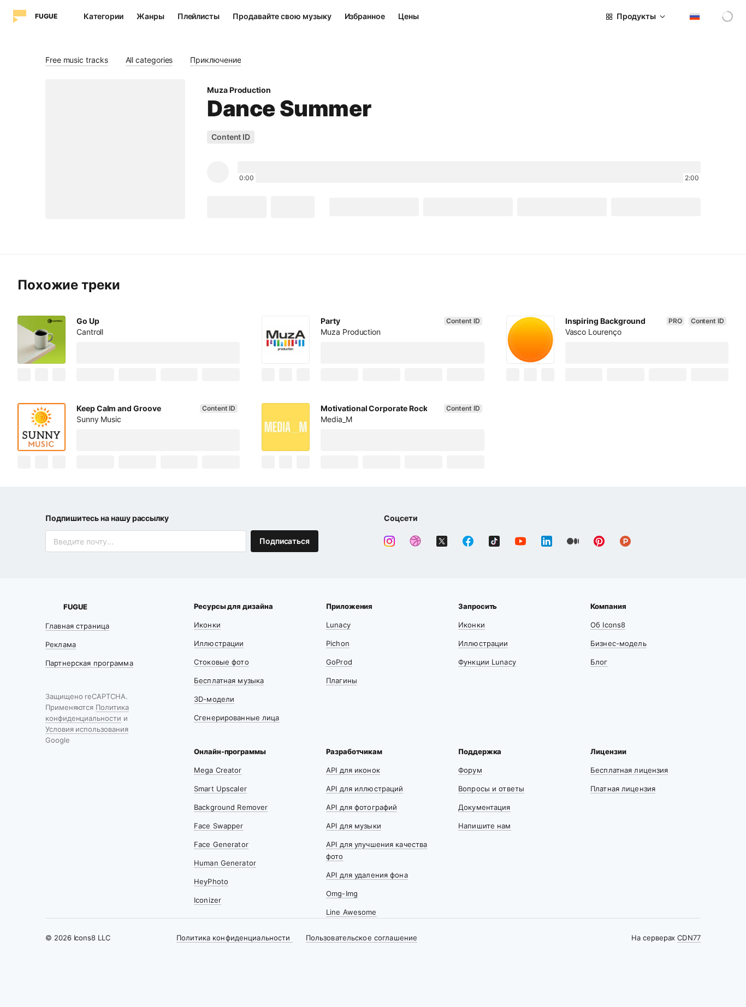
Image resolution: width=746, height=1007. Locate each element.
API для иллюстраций (364, 788)
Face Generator (221, 844)
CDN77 (689, 937)
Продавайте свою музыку (282, 16)
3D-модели (214, 699)
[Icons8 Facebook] (468, 541)
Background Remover (231, 807)
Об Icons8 (607, 624)
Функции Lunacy (487, 661)
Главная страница (77, 625)
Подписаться (284, 541)
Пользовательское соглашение (362, 937)
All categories (149, 59)
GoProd (339, 661)
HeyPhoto (211, 881)
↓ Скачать (237, 206)
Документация (484, 807)
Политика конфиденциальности (234, 937)
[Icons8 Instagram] (389, 541)
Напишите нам (484, 825)
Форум (470, 770)
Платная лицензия (622, 788)
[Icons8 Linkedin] (547, 541)
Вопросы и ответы (491, 788)
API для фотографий (361, 807)
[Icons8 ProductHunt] (625, 541)
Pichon (338, 643)
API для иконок (353, 770)
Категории (103, 16)
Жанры (150, 16)
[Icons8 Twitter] (442, 541)
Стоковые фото (221, 661)
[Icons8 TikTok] (494, 541)
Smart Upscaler (220, 788)
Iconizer (207, 900)
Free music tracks (76, 59)
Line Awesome (351, 912)
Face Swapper (219, 825)
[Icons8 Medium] (573, 541)
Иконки (207, 624)
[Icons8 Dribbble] (416, 541)
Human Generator (225, 862)
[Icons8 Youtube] (520, 541)
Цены (408, 16)
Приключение (215, 59)
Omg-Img (342, 893)
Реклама (60, 644)
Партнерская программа (89, 663)
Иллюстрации (219, 643)
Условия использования (86, 729)
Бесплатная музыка (229, 680)
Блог (599, 661)
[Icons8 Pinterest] (599, 541)
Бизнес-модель (618, 643)
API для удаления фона (367, 874)
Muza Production (239, 89)
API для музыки (353, 825)
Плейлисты (198, 16)
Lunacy (338, 624)
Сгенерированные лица (237, 717)
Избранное (365, 16)
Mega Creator (218, 770)
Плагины (341, 680)
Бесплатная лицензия (629, 770)
